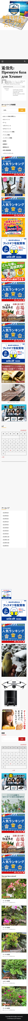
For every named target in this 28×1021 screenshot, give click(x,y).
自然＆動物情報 (7, 150)
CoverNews (10, 1018)
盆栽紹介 (5, 144)
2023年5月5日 (12, 956)
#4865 (23, 86)
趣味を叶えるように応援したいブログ (14, 20)
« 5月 (3, 457)
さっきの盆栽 (6, 900)
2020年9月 (6, 545)
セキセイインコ (7, 128)
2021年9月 (6, 524)
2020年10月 (6, 542)
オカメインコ (6, 119)
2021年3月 (6, 530)
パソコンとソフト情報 (8, 131)
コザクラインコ (7, 125)
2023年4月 (6, 515)
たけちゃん (6, 902)
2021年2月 (6, 533)
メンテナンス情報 (7, 138)
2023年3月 (6, 518)
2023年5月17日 (12, 902)
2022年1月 (6, 521)
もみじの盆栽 (6, 981)
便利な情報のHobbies (7, 81)
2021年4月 (6, 527)
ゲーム (4, 122)
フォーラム (14, 81)
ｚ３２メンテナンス (8, 153)
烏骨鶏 (4, 141)
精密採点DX (6, 147)
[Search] (25, 61)
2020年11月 (6, 539)
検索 (3, 733)
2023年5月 (6, 512)
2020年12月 (6, 536)
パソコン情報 (6, 134)
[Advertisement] (14, 45)
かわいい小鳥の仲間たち (9, 116)
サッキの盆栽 (6, 954)
